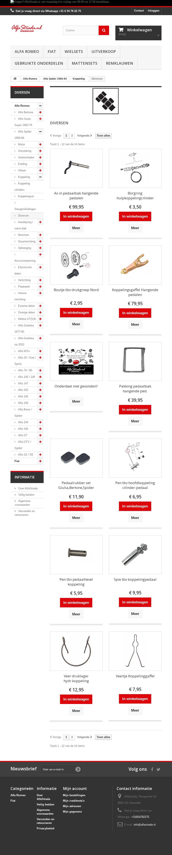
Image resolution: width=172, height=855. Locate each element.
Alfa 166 (22, 428)
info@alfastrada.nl (145, 824)
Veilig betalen (25, 494)
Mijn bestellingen (74, 795)
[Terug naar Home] (15, 78)
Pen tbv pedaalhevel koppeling (76, 582)
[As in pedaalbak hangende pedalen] (76, 168)
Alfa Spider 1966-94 (22, 134)
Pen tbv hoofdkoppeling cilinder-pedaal (135, 485)
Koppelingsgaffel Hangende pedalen (135, 292)
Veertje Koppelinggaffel (135, 676)
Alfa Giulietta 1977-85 (24, 328)
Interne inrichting (20, 296)
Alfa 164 (22, 422)
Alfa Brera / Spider (23, 412)
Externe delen (26, 305)
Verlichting (24, 280)
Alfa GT (22, 435)
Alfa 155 (22, 389)
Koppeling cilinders (22, 186)
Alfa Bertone (25, 112)
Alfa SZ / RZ (25, 454)
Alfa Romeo (27, 51)
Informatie (25, 477)
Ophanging (24, 248)
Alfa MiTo (23, 351)
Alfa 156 (22, 396)
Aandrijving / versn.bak (23, 225)
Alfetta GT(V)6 (26, 318)
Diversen (23, 215)
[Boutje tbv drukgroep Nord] (76, 264)
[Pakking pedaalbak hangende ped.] (135, 361)
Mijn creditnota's (74, 800)
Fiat (52, 51)
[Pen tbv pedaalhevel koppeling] (76, 554)
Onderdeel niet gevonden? (76, 386)
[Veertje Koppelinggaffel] (135, 651)
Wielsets (74, 51)
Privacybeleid (45, 828)
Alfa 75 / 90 (24, 370)
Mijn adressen (72, 806)
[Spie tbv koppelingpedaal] (135, 554)
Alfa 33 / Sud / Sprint (25, 360)
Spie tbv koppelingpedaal (135, 579)
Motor (21, 144)
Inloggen (153, 10)
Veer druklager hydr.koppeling (76, 678)
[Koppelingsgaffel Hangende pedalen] (135, 264)
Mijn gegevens (72, 811)
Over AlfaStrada (27, 488)
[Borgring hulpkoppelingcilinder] (135, 168)
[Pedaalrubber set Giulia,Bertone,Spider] (76, 458)
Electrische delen (23, 270)
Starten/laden (25, 157)
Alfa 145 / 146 (26, 376)
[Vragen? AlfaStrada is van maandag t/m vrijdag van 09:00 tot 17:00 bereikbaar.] (86, 3)
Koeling (22, 163)
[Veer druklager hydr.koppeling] (76, 651)
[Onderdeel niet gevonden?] (76, 361)
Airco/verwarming (24, 260)
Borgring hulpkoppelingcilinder (135, 195)
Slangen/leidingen (25, 209)
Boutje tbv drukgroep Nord (76, 289)
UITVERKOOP (103, 51)
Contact (139, 10)
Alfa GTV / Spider (22, 445)
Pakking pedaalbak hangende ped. (135, 388)
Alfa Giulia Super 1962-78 (23, 122)
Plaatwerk (23, 286)
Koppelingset (25, 196)
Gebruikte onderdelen (39, 63)
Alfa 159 (22, 403)
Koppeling (23, 177)
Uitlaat (21, 170)
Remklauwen (119, 63)
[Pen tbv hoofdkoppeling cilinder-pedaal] (135, 458)
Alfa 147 (22, 383)
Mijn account (75, 788)
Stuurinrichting (26, 241)
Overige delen (26, 312)
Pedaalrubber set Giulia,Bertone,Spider (76, 485)
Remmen (23, 234)
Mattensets (84, 63)
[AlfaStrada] (33, 28)
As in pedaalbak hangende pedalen (76, 195)
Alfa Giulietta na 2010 (24, 341)
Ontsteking (24, 150)
